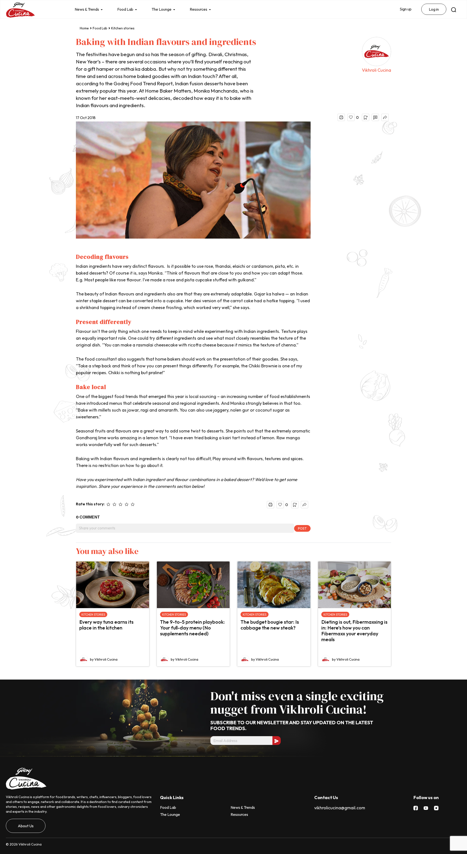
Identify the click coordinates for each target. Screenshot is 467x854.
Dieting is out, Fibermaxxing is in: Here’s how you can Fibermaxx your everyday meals (354, 630)
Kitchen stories (123, 28)
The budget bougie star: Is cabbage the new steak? (270, 625)
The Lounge (161, 9)
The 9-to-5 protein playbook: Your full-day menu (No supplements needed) (192, 628)
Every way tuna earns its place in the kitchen (106, 625)
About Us (26, 825)
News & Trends (87, 9)
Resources (198, 9)
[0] (351, 117)
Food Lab (125, 9)
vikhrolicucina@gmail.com (339, 808)
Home (84, 28)
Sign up (406, 9)
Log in (434, 9)
